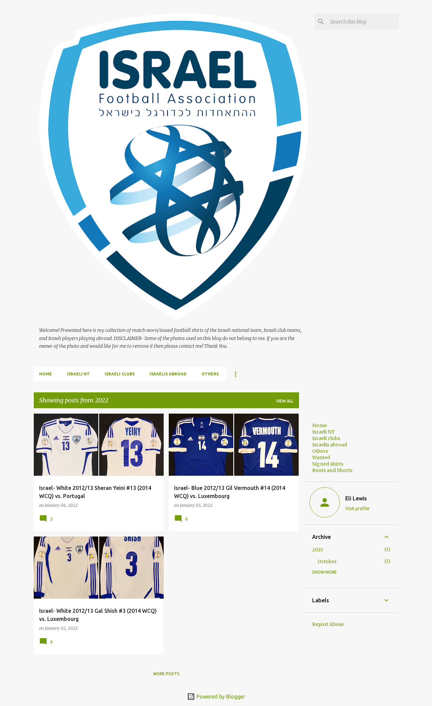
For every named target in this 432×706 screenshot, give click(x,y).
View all (285, 401)
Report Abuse (328, 624)
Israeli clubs (120, 374)
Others (210, 374)
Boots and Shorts (332, 470)
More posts (166, 674)
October (327, 561)
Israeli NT (78, 374)
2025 (317, 550)
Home (45, 374)
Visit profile (357, 508)
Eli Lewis (356, 498)
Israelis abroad (168, 374)
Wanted (321, 457)
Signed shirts (327, 464)
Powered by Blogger (220, 697)
